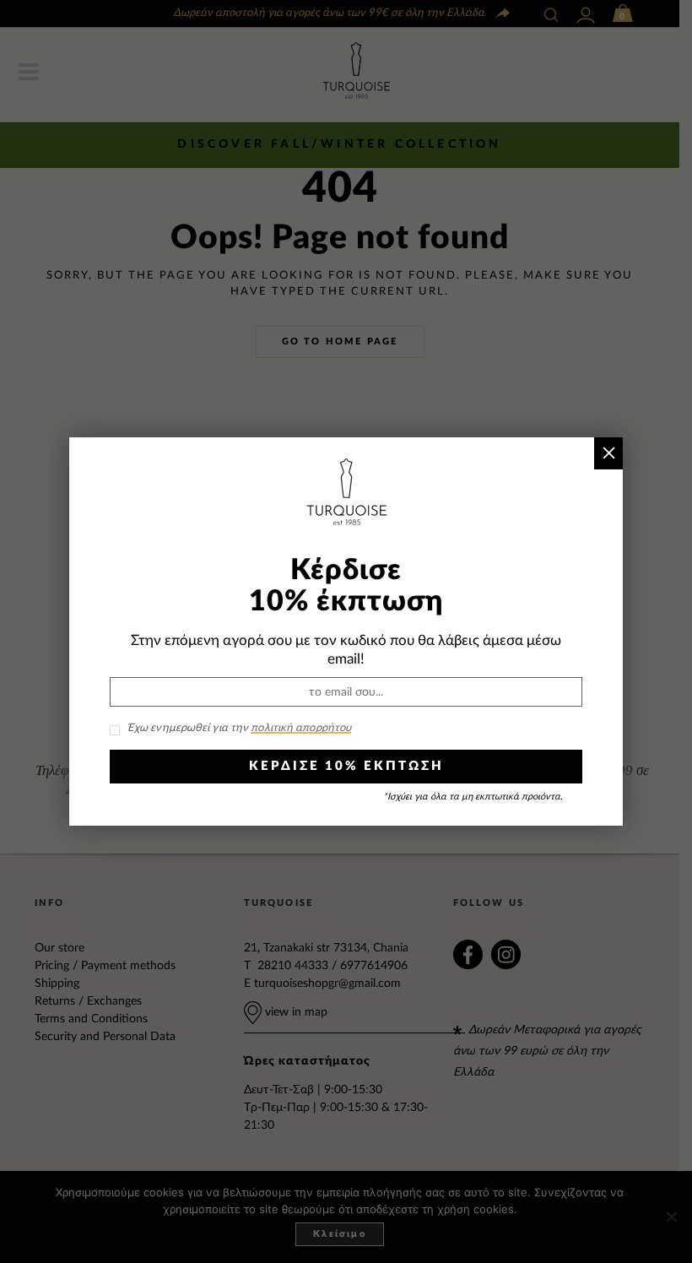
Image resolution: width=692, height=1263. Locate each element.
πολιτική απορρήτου (301, 728)
